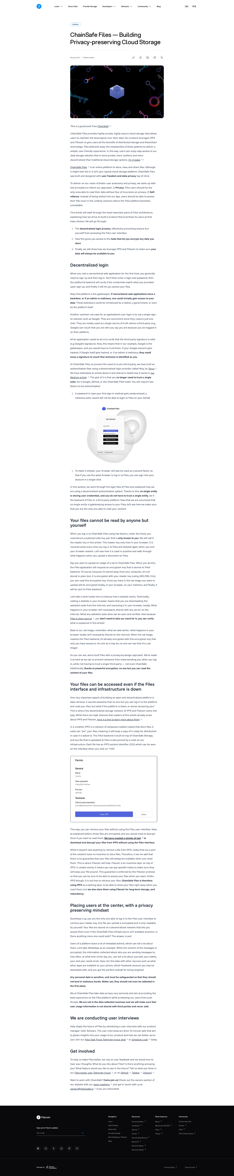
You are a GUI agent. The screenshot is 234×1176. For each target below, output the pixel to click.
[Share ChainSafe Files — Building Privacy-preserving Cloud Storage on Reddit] (155, 57)
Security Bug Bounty (139, 1138)
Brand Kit (135, 1142)
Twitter (136, 1072)
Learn (110, 1121)
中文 (194, 6)
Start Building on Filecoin (117, 1137)
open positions (101, 1084)
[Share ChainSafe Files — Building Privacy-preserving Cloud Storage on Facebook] (140, 57)
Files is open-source (81, 618)
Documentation (138, 1122)
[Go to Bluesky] (61, 1148)
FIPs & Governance (186, 1133)
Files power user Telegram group (93, 1072)
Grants (134, 1134)
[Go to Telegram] (69, 1148)
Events (181, 1125)
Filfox (157, 1130)
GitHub (124, 1072)
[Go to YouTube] (77, 1148)
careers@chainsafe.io (81, 1088)
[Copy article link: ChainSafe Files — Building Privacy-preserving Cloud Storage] (133, 57)
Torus (151, 368)
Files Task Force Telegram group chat (105, 1039)
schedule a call (140, 1039)
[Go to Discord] (45, 1148)
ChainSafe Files (78, 167)
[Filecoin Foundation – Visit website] (51, 1167)
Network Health (138, 1150)
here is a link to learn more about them (118, 719)
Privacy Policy (169, 1167)
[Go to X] (53, 1148)
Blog (110, 1141)
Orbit (181, 1129)
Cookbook (135, 1126)
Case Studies (113, 1125)
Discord (147, 1072)
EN (186, 6)
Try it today (134, 159)
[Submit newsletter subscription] (82, 1133)
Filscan (158, 1134)
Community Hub (185, 1121)
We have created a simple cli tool (122, 838)
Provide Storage (114, 1133)
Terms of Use (190, 1167)
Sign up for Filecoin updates (47, 1128)
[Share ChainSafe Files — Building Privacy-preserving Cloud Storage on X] (162, 57)
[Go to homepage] (39, 6)
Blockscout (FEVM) (162, 1126)
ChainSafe (102, 126)
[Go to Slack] (38, 1148)
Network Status (138, 1146)
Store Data (112, 1129)
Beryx (157, 1122)
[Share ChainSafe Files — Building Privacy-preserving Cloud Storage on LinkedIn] (148, 57)
